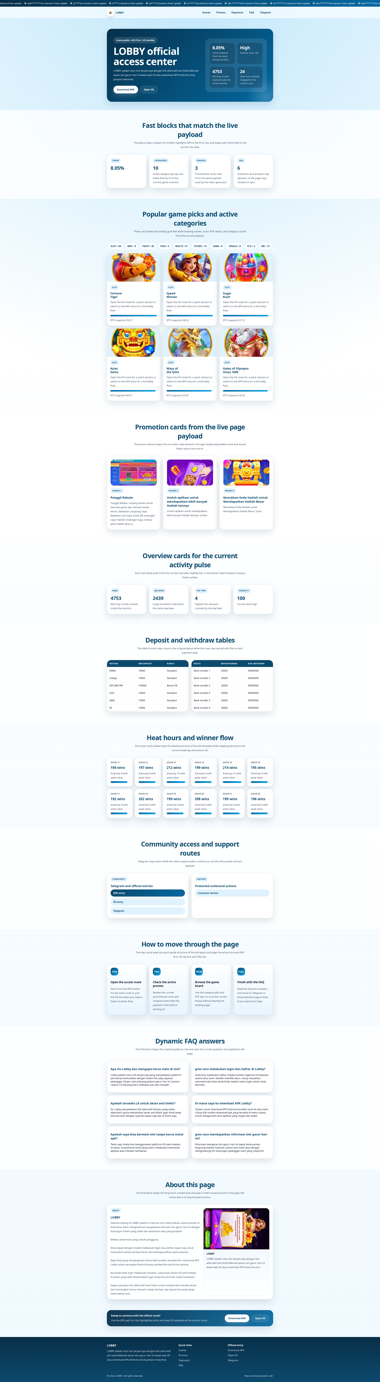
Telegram (265, 12)
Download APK (125, 89)
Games (206, 12)
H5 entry (118, 902)
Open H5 (149, 89)
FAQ (251, 12)
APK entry (119, 893)
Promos (220, 12)
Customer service (208, 893)
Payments (237, 12)
